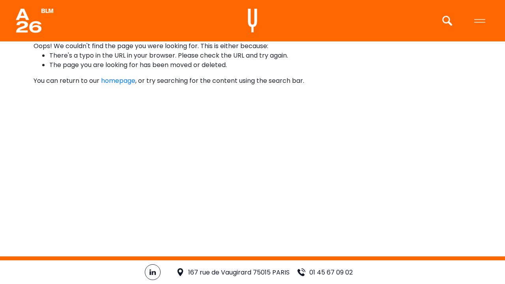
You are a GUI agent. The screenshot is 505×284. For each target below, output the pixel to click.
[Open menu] (479, 20)
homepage (118, 80)
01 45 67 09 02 (331, 272)
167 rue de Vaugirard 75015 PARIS (239, 272)
